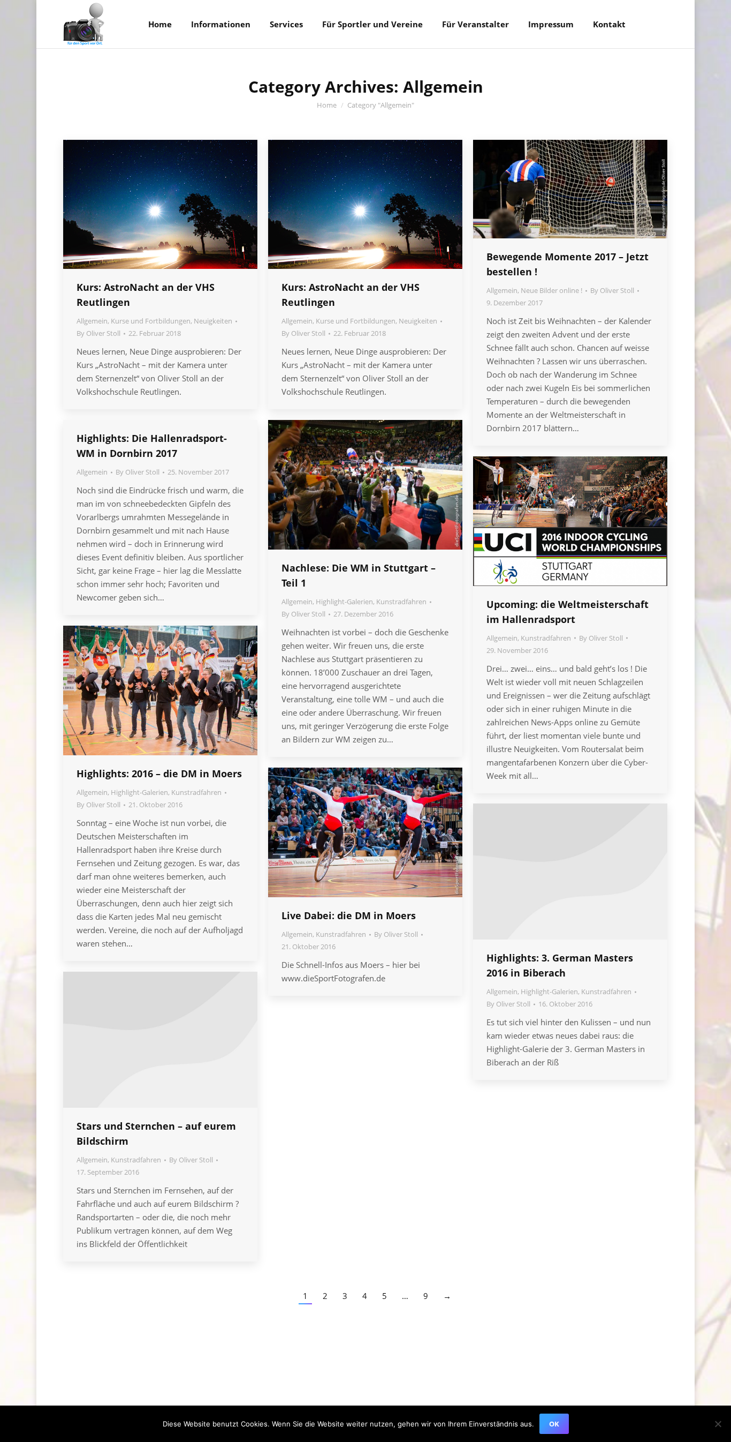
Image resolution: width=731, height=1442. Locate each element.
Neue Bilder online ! (551, 290)
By (98, 333)
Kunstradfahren (401, 601)
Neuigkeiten (213, 321)
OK (554, 1424)
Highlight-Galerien (344, 601)
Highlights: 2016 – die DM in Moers (159, 773)
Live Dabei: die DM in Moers (348, 915)
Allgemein (92, 321)
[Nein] (717, 1423)
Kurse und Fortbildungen (151, 321)
